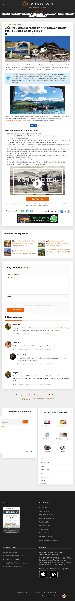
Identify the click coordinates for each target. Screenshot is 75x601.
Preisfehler (50, 560)
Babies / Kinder (45, 469)
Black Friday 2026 (45, 525)
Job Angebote (62, 564)
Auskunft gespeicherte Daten (12, 566)
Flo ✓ (8, 34)
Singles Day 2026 (44, 529)
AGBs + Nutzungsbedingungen (13, 556)
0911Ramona (18, 325)
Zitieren (49, 333)
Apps (42, 466)
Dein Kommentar (13, 274)
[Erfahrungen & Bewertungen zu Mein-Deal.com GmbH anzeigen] (11, 520)
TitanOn (16, 342)
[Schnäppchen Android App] (68, 211)
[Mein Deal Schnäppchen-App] (55, 574)
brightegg (16, 373)
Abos (42, 459)
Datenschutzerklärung (10, 552)
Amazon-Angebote (46, 462)
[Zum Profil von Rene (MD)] (13, 356)
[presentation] (8, 277)
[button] (8, 277)
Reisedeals (18, 24)
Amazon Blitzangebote (46, 518)
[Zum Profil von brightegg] (8, 374)
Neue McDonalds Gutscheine (48, 540)
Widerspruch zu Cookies (11, 559)
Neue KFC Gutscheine (46, 536)
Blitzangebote (45, 473)
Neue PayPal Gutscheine (47, 533)
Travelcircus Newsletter (36, 74)
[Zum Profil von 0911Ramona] (8, 326)
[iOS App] (61, 211)
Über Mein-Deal (44, 511)
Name (9, 296)
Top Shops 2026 (44, 522)
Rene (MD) (21, 355)
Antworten (41, 333)
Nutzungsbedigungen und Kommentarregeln (37, 305)
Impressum (43, 507)
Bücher (43, 480)
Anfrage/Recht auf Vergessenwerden (15, 563)
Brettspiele (44, 477)
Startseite (9, 24)
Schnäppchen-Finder (46, 515)
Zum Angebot (37, 199)
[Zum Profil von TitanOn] (8, 344)
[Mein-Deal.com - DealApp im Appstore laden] (44, 574)
